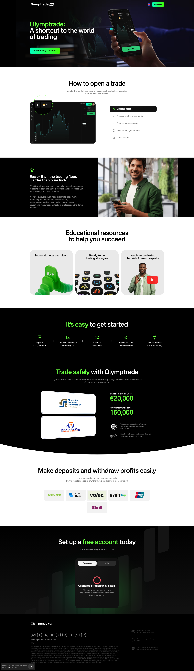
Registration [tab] (87, 563)
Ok (31, 666)
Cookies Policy (12, 667)
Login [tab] (107, 563)
